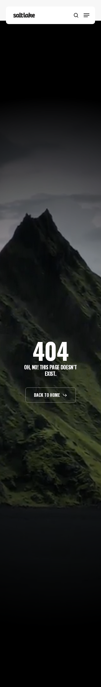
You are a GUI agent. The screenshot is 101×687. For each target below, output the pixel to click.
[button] (86, 15)
